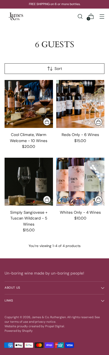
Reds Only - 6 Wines (80, 134)
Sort (58, 68)
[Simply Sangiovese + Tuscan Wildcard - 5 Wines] (29, 182)
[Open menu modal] (102, 16)
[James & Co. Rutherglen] (16, 16)
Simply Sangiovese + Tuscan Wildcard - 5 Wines (28, 218)
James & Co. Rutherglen (49, 317)
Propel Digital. (55, 326)
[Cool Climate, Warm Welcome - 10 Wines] (29, 104)
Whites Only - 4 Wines (80, 212)
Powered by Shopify (19, 331)
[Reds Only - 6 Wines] (80, 104)
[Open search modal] (80, 16)
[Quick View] (47, 122)
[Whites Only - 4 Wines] (80, 182)
